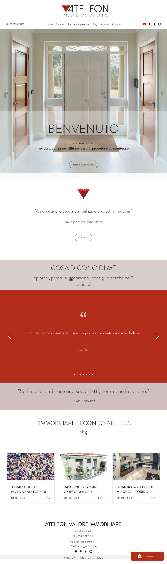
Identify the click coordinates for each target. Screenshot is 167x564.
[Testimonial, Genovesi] (80, 374)
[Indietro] (9, 336)
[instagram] (159, 24)
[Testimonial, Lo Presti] (77, 374)
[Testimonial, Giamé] (83, 374)
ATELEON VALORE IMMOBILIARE (83, 524)
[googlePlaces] (149, 24)
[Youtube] (144, 24)
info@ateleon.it (83, 531)
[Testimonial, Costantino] (92, 374)
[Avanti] (157, 336)
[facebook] (154, 24)
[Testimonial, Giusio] (86, 374)
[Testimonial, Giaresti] (74, 374)
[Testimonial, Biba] (89, 374)
